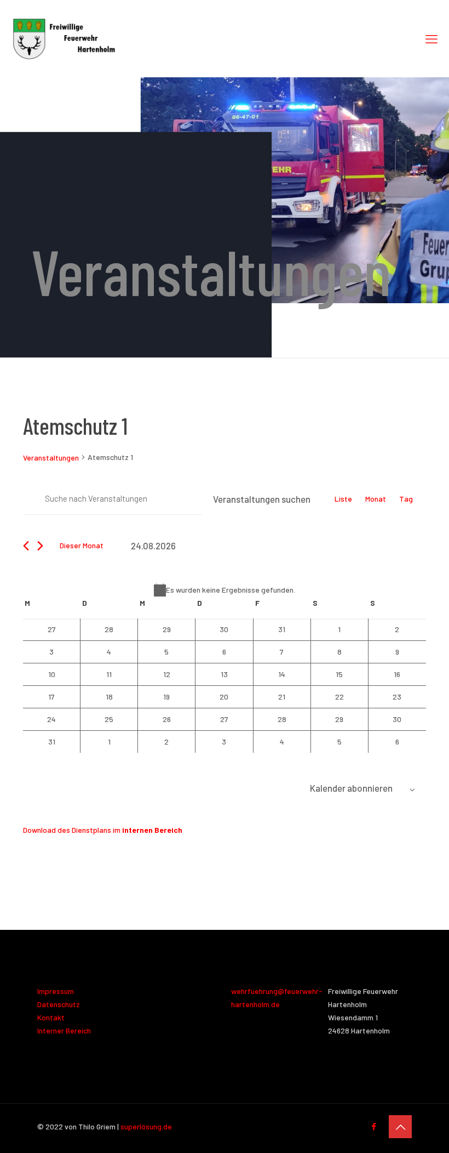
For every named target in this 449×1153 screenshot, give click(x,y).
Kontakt (51, 1017)
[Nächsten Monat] (40, 546)
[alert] (224, 590)
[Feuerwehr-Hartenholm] (64, 38)
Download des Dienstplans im (102, 829)
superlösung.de (146, 1126)
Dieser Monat (81, 545)
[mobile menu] (431, 38)
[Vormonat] (26, 546)
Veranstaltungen (51, 457)
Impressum (55, 991)
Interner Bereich (64, 1030)
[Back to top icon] (400, 1126)
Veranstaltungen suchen (261, 498)
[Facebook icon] (374, 1126)
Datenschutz (58, 1004)
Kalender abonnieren (351, 787)
